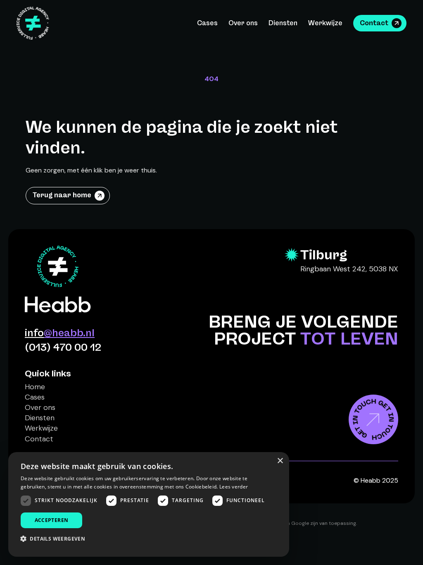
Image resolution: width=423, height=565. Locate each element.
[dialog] (148, 504)
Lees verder (233, 486)
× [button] (280, 461)
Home (35, 387)
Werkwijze (325, 22)
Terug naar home (62, 195)
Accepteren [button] (52, 520)
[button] (55, 538)
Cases (207, 22)
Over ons (243, 22)
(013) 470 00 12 (63, 347)
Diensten (283, 22)
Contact (374, 22)
